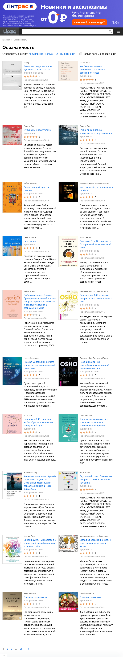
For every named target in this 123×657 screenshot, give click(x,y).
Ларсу (26, 63)
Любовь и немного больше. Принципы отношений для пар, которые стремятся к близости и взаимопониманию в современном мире (40, 301)
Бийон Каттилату (31, 183)
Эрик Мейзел (86, 415)
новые (49, 54)
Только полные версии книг (99, 54)
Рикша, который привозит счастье (37, 189)
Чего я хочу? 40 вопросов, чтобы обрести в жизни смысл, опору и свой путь (40, 422)
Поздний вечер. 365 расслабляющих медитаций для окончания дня (94, 365)
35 (21, 649)
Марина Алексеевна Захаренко (94, 536)
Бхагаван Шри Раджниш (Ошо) (94, 291)
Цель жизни (30, 241)
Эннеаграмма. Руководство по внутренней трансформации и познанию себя (40, 543)
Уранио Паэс (29, 536)
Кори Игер (28, 415)
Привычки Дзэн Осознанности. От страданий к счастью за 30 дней (96, 244)
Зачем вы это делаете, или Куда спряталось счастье (38, 68)
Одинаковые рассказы (35, 597)
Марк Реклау (85, 237)
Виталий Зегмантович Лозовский (95, 183)
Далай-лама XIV (87, 593)
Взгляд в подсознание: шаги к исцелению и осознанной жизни (95, 543)
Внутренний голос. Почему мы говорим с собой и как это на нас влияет (96, 479)
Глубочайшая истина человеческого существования (96, 131)
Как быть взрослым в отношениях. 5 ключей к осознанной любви (92, 69)
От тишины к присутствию (37, 130)
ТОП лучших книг (64, 54)
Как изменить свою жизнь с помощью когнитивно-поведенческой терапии (94, 422)
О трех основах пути (90, 597)
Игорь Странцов (31, 358)
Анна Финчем (30, 593)
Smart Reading (30, 472)
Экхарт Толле (30, 126)
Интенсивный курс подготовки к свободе (96, 189)
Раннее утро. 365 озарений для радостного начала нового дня (96, 298)
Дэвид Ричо (85, 63)
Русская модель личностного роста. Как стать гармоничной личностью (39, 365)
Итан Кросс (85, 472)
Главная (6, 40)
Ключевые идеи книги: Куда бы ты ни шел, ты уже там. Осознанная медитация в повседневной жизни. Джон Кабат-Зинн (40, 482)
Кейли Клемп (30, 291)
